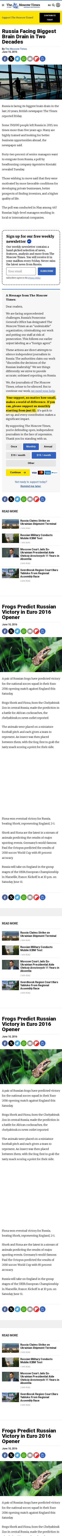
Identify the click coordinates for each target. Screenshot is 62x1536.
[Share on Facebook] (5, 59)
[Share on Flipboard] (36, 59)
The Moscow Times (16, 49)
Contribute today (50, 17)
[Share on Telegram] (17, 59)
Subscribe (46, 271)
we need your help (43, 391)
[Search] (53, 5)
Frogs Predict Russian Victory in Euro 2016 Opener (29, 611)
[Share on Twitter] (11, 59)
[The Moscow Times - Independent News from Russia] (23, 5)
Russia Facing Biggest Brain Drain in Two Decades (29, 36)
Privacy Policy (34, 278)
